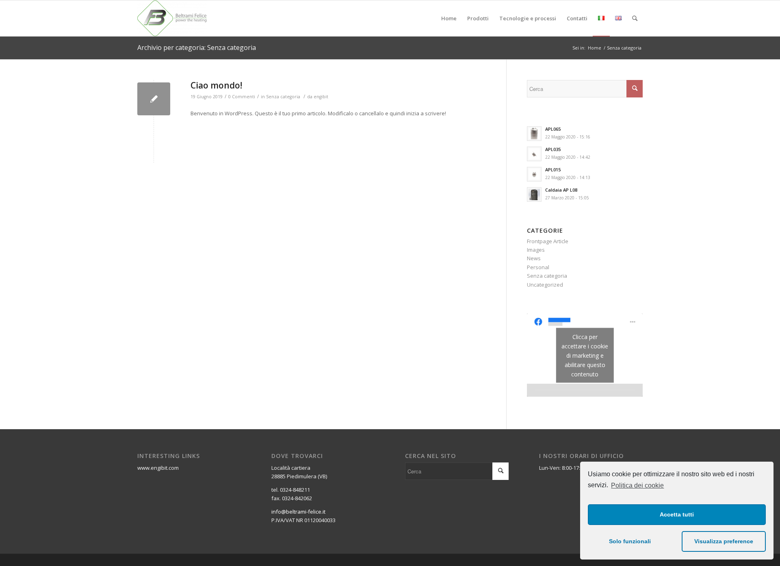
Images (536, 249)
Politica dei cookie (637, 485)
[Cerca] (635, 18)
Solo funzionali (630, 541)
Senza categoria (283, 96)
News (534, 258)
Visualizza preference (723, 541)
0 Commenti (241, 96)
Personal (538, 267)
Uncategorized (545, 284)
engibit (321, 96)
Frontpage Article (547, 241)
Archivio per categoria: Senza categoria (196, 47)
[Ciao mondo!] (153, 98)
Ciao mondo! (216, 85)
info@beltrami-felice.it (298, 511)
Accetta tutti (677, 514)
